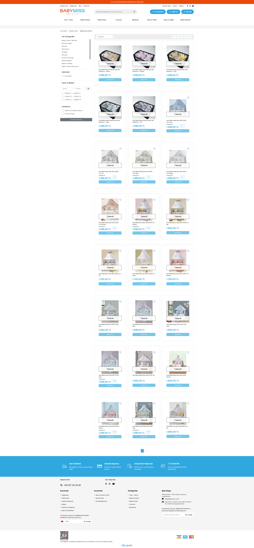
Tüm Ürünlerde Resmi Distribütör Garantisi (127, 2)
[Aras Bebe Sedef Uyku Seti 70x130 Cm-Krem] (144, 158)
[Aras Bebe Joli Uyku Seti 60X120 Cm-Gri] (177, 413)
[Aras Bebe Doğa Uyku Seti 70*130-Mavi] (177, 311)
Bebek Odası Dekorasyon (70, 66)
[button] (173, 12)
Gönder (88, 521)
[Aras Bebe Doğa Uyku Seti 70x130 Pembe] (177, 362)
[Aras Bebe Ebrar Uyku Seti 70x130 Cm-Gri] (110, 260)
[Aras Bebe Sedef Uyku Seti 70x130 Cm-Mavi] (177, 107)
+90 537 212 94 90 (72, 485)
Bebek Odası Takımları (69, 40)
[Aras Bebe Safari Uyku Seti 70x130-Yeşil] (144, 413)
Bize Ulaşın (166, 491)
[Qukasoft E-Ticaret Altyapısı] (127, 546)
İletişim (181, 6)
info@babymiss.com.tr (172, 499)
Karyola (64, 46)
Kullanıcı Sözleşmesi (68, 507)
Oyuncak (132, 504)
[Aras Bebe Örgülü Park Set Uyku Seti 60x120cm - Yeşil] (110, 107)
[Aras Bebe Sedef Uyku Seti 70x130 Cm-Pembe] (110, 209)
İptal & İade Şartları (68, 510)
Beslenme (132, 507)
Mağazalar (73, 6)
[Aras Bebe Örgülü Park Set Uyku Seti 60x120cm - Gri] (144, 107)
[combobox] (62, 521)
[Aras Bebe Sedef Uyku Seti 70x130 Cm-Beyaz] (177, 158)
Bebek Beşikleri (67, 61)
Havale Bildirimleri (101, 501)
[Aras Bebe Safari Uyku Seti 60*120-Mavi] (144, 311)
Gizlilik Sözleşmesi (67, 501)
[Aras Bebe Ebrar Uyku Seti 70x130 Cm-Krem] (144, 260)
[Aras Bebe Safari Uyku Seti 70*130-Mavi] (110, 362)
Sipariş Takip (167, 6)
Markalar (86, 6)
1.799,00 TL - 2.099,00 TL (73, 100)
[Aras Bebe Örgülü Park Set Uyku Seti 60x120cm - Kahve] (110, 57)
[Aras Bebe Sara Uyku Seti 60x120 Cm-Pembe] (144, 209)
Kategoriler (133, 491)
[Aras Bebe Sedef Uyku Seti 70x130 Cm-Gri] (110, 158)
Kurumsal (64, 491)
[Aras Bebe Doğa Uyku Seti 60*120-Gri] (144, 362)
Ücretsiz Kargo (70, 114)
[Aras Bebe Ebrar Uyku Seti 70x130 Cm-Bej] (177, 209)
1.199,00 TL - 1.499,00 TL (73, 93)
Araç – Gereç (133, 495)
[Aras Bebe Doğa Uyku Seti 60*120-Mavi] (110, 311)
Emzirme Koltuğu (68, 58)
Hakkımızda (64, 6)
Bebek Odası (133, 501)
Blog (80, 6)
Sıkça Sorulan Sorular (102, 495)
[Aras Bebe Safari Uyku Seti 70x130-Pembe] (110, 413)
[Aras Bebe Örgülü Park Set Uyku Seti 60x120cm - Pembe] (144, 57)
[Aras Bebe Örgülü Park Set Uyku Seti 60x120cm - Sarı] (177, 57)
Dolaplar (64, 52)
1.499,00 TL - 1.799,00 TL (73, 97)
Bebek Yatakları (67, 64)
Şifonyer (64, 55)
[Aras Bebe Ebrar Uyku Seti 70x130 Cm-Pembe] (177, 260)
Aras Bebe (68, 76)
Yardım (175, 6)
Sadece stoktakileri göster (74, 111)
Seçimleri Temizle (76, 120)
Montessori (65, 49)
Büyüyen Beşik (67, 43)
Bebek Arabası (134, 498)
